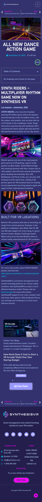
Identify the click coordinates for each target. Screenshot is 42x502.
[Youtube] (26, 434)
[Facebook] (13, 434)
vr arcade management (21, 349)
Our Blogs (15, 340)
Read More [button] (21, 375)
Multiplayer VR (29, 346)
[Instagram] (33, 434)
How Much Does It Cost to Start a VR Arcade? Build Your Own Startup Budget (21, 357)
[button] (37, 72)
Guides (6, 340)
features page (7, 292)
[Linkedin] (20, 434)
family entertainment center (15, 343)
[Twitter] (7, 434)
